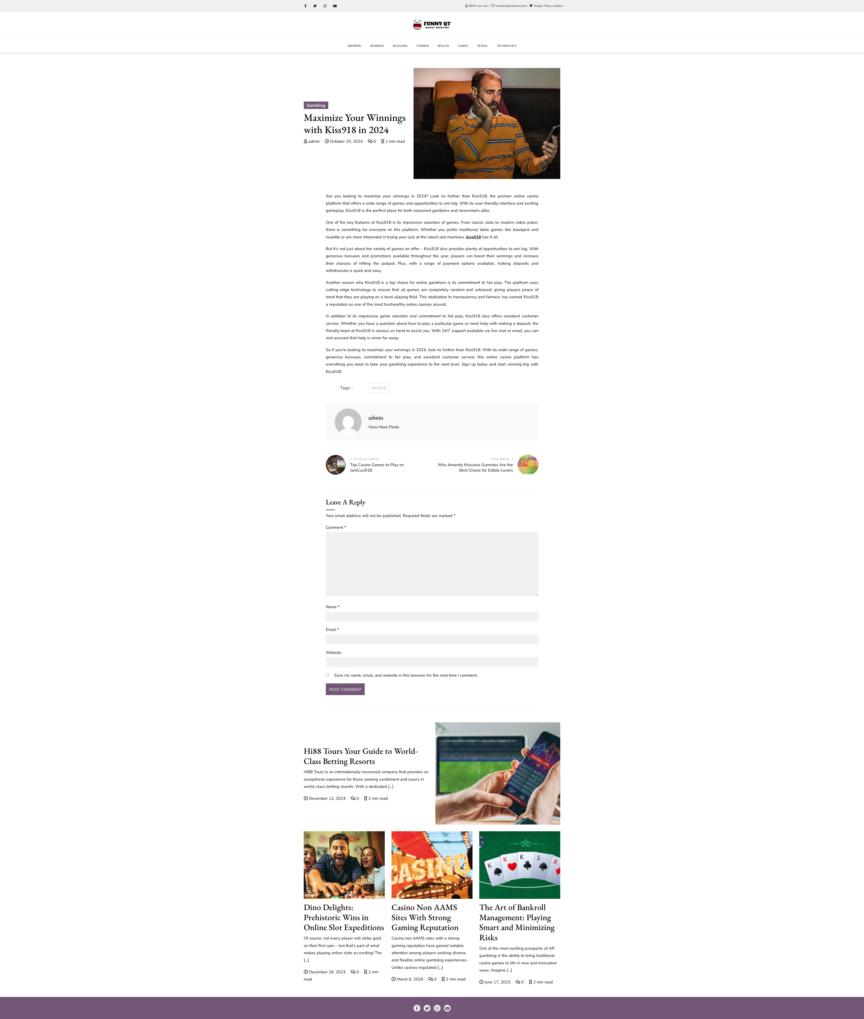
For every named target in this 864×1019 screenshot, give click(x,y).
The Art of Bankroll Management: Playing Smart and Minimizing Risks (517, 922)
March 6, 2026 (410, 979)
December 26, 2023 (327, 972)
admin (314, 141)
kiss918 (473, 237)
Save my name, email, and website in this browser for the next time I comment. (406, 675)
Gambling (316, 105)
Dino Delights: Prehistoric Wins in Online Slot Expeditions (344, 917)
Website (333, 652)
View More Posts (383, 427)
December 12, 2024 (327, 798)
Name (333, 607)
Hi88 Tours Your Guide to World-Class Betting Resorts (361, 755)
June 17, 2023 (497, 982)
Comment (336, 527)
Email (332, 629)
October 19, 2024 (346, 141)
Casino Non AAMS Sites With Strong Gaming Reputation (425, 917)
